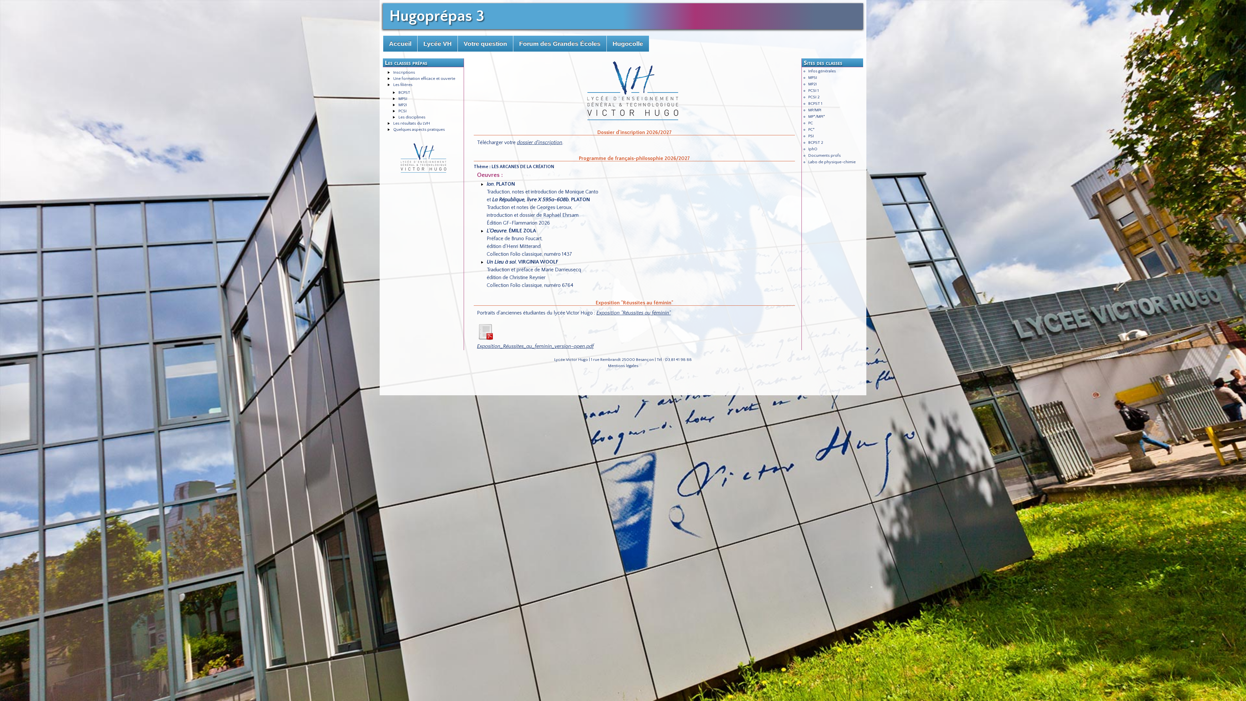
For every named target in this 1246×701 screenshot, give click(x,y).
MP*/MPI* (816, 116)
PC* (811, 129)
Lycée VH (437, 43)
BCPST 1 (815, 103)
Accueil (400, 43)
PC (810, 123)
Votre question (485, 43)
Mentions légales (623, 365)
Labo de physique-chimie (832, 162)
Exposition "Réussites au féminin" (633, 313)
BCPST (404, 92)
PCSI (402, 111)
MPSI (402, 98)
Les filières (402, 84)
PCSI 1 (813, 90)
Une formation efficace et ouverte (424, 78)
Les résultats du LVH (411, 123)
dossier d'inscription (539, 142)
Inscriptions (404, 72)
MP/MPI (814, 110)
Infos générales (822, 71)
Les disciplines (411, 117)
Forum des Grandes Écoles (560, 43)
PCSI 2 (814, 97)
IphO (812, 149)
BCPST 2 (815, 142)
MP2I (402, 105)
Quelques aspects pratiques (419, 129)
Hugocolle (628, 43)
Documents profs (824, 155)
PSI (811, 136)
